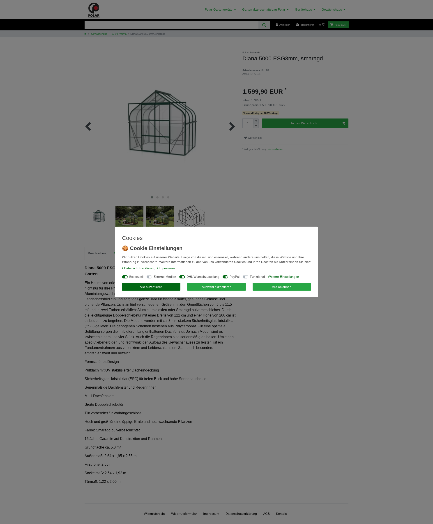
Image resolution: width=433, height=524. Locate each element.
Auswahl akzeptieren (216, 287)
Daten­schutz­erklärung (139, 268)
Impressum (167, 268)
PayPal (235, 276)
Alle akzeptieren (151, 287)
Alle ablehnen (281, 287)
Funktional (257, 276)
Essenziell (136, 276)
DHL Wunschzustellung (203, 276)
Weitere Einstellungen (283, 276)
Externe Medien (165, 276)
